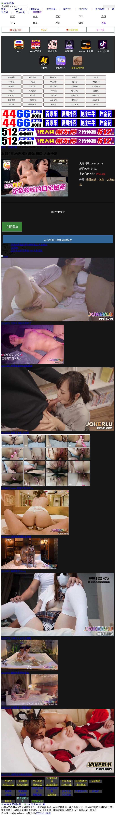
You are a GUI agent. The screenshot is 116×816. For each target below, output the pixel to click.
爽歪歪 (95, 104)
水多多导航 (73, 30)
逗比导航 (53, 86)
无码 (103, 16)
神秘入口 (53, 77)
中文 (35, 16)
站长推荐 (11, 77)
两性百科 (96, 82)
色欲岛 (95, 77)
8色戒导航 (32, 100)
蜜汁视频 (81, 784)
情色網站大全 (22, 799)
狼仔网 (11, 86)
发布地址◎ (37, 801)
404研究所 (32, 104)
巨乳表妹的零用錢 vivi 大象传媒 (26, 250)
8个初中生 (66, 784)
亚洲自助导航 (52, 789)
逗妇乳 (95, 91)
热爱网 (8, 791)
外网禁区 (37, 784)
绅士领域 (74, 104)
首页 (3, 9)
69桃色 (11, 82)
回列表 (14, 247)
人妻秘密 (53, 100)
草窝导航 (22, 791)
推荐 (12, 16)
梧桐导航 (74, 95)
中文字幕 (51, 9)
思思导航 (66, 781)
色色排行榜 (22, 784)
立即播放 (12, 226)
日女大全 (66, 791)
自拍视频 (99, 9)
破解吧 (95, 791)
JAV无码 (17, 9)
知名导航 (37, 12)
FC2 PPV (83, 9)
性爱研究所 (81, 791)
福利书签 (51, 794)
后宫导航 (96, 100)
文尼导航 (37, 781)
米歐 (101, 179)
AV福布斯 (32, 91)
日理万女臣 (8, 784)
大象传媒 (12, 147)
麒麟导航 (11, 100)
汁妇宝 (8, 794)
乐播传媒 (91, 179)
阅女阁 (53, 95)
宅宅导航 (66, 794)
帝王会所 (32, 77)
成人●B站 (74, 91)
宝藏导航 (95, 781)
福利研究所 (17, 30)
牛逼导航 (53, 82)
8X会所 (11, 91)
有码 (12, 22)
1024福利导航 (52, 779)
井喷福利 (74, 100)
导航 (103, 22)
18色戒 (32, 82)
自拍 (35, 22)
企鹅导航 (22, 781)
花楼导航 (37, 794)
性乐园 (74, 82)
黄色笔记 (11, 95)
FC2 (81, 16)
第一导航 (100, 30)
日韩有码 (34, 9)
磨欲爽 (22, 794)
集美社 (53, 104)
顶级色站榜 (52, 784)
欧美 (58, 22)
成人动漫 (20, 12)
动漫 (81, 22)
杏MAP (44, 30)
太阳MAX (74, 86)
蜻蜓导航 (96, 95)
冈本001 (54, 91)
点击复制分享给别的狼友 (58, 240)
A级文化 (32, 86)
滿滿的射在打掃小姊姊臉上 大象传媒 (29, 244)
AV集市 (75, 77)
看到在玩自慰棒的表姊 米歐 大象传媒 (38, 147)
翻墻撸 (8, 801)
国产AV (67, 9)
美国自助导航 (37, 789)
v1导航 (32, 95)
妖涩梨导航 (81, 781)
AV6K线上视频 (43, 813)
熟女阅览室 (96, 86)
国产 (58, 16)
